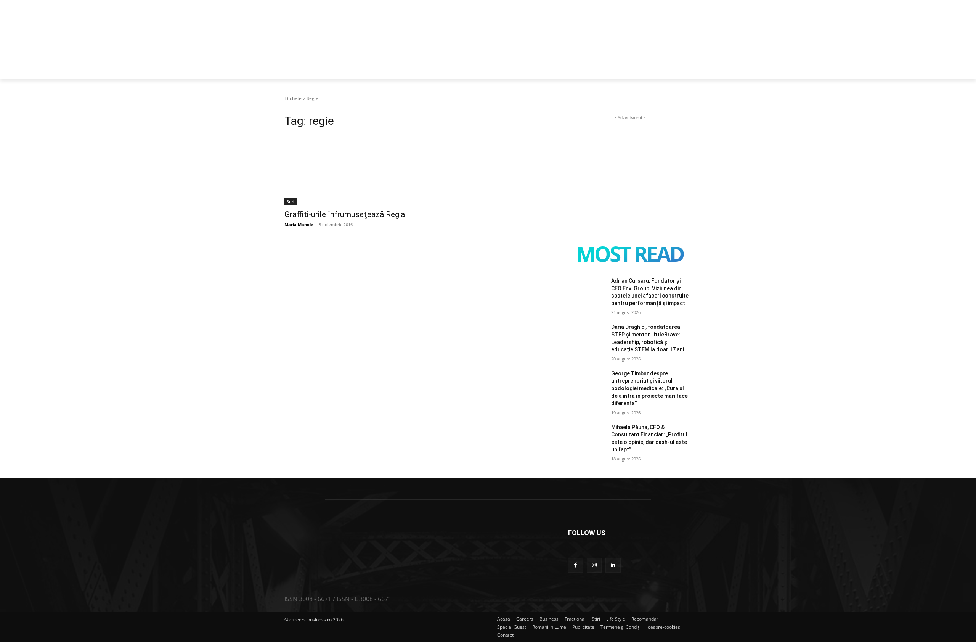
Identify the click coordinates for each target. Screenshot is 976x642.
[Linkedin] (612, 565)
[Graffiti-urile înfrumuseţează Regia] (346, 174)
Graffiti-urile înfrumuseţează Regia (344, 214)
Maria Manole (298, 224)
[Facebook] (575, 565)
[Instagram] (594, 565)
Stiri (290, 201)
